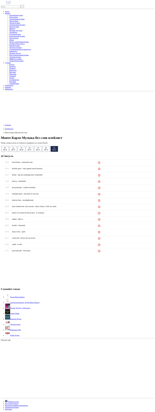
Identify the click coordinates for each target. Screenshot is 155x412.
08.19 (13, 149)
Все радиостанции (11, 404)
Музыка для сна (15, 53)
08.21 (30, 149)
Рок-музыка (13, 17)
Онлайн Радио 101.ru (17, 44)
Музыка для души (15, 30)
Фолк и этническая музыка (19, 42)
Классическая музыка (17, 36)
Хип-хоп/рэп (14, 38)
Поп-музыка (13, 21)
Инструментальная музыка (19, 55)
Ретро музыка (14, 27)
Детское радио (15, 324)
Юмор (11, 40)
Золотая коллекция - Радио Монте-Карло (24, 302)
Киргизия (12, 74)
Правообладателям (12, 407)
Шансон (12, 28)
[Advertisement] (64, 107)
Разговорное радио (16, 15)
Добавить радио (13, 402)
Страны (8, 63)
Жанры (7, 13)
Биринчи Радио (15, 319)
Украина (12, 68)
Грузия (11, 78)
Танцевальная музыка (17, 25)
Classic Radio (14, 313)
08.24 (54, 149)
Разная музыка (14, 46)
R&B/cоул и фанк (15, 59)
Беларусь (12, 66)
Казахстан (13, 70)
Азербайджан (14, 83)
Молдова (12, 72)
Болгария (12, 82)
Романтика (13, 51)
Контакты (8, 409)
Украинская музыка (16, 61)
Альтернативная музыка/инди (20, 49)
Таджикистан (14, 80)
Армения (12, 76)
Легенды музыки (15, 47)
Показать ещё (6, 340)
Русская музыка (15, 34)
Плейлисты (9, 85)
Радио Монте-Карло (17, 297)
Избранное (9, 89)
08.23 (46, 149)
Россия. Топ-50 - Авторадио (20, 308)
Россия (11, 64)
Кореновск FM (15, 330)
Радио (7, 11)
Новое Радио (14, 335)
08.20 (21, 149)
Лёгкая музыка (14, 23)
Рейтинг (8, 87)
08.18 (5, 149)
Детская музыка (15, 57)
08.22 (38, 149)
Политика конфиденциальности (16, 405)
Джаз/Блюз (13, 32)
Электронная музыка (16, 19)
